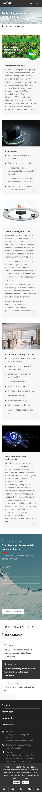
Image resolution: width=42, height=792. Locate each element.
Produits (6, 705)
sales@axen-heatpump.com (17, 734)
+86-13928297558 (13, 748)
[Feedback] (38, 789)
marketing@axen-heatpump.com (20, 741)
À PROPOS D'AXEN (12, 635)
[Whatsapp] (4, 789)
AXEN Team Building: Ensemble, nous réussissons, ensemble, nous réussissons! (19, 672)
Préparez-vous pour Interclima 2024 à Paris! (20, 689)
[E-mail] (13, 789)
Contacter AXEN (13, 611)
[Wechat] (29, 789)
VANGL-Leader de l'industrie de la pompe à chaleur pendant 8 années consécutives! (18, 653)
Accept (25, 782)
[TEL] (21, 789)
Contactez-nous (8, 724)
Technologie (19, 26)
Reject (16, 782)
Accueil (9, 26)
